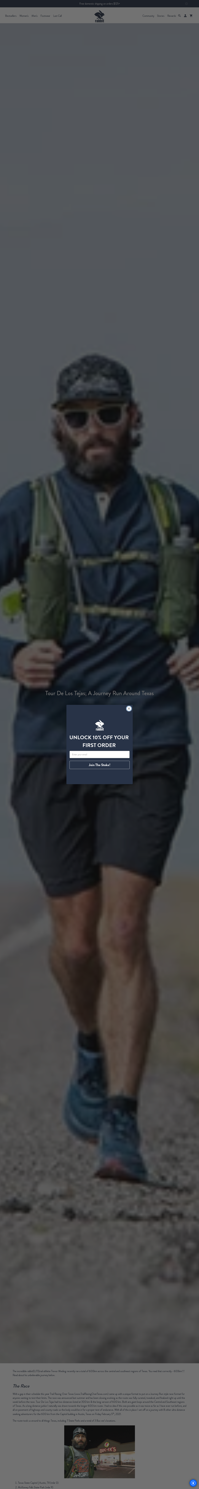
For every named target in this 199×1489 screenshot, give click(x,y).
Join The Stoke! (99, 765)
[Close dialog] (129, 708)
